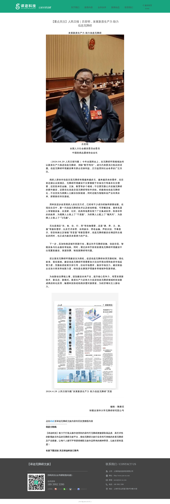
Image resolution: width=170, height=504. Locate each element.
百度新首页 (83, 489)
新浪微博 (60, 489)
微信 (67, 489)
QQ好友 (74, 489)
